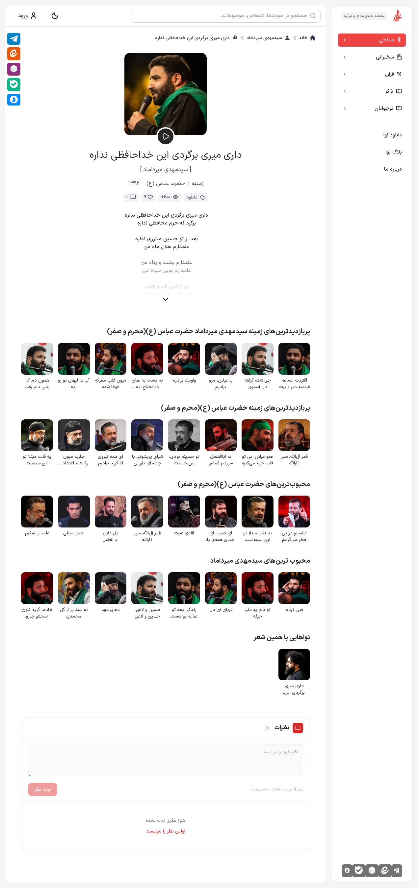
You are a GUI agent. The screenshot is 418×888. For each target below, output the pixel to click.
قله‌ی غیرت (184, 533)
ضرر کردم (294, 610)
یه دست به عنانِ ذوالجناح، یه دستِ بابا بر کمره (147, 383)
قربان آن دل (220, 610)
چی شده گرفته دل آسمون (257, 383)
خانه (303, 38)
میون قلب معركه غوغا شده (110, 383)
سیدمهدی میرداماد (264, 38)
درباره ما (393, 169)
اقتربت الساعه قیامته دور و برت (294, 383)
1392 (134, 184)
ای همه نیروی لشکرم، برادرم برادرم (110, 460)
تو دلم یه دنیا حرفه (258, 613)
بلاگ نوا (393, 152)
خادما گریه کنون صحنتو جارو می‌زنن (37, 613)
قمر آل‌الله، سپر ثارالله (294, 460)
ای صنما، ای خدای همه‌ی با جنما (220, 536)
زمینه (197, 184)
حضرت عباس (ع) (165, 184)
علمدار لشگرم (37, 533)
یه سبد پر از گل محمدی (74, 613)
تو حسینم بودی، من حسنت (184, 460)
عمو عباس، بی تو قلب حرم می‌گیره (257, 460)
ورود (23, 16)
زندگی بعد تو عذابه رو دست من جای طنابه (184, 613)
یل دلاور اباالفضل (110, 536)
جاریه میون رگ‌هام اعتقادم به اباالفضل (74, 460)
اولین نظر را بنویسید (165, 831)
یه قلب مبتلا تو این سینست (37, 460)
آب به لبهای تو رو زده (74, 383)
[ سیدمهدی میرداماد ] (165, 169)
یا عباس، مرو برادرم (221, 383)
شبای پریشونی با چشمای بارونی (147, 460)
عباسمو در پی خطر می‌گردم (294, 536)
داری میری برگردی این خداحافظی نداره (192, 38)
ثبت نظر (43, 789)
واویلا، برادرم (184, 380)
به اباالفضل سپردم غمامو (221, 460)
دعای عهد (110, 610)
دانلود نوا (392, 135)
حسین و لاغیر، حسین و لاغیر (147, 613)
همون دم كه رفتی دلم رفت (37, 383)
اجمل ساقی (74, 533)
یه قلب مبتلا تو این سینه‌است (257, 536)
